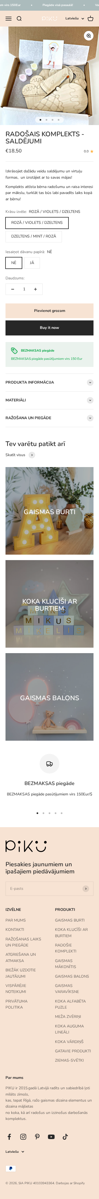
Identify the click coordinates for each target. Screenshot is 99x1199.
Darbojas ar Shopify (70, 1183)
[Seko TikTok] (65, 1136)
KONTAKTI (15, 929)
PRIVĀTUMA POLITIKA (17, 1004)
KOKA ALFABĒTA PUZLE (70, 1004)
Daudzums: (15, 278)
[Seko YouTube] (51, 1136)
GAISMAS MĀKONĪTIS (65, 963)
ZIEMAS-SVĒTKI (69, 1060)
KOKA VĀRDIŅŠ (69, 1041)
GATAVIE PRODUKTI (73, 1051)
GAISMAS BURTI (70, 920)
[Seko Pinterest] (37, 1136)
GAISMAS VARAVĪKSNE (67, 988)
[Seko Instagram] (23, 1136)
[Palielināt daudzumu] (35, 289)
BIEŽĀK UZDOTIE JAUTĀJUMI (21, 973)
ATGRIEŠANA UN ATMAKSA (21, 957)
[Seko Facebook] (9, 1136)
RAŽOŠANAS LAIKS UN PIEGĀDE (23, 942)
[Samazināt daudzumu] (13, 289)
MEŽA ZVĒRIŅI (68, 1016)
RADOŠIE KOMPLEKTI (65, 948)
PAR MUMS (16, 920)
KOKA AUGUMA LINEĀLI (69, 1029)
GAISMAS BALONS (72, 976)
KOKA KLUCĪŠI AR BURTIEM (71, 932)
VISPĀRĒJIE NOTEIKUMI (16, 988)
